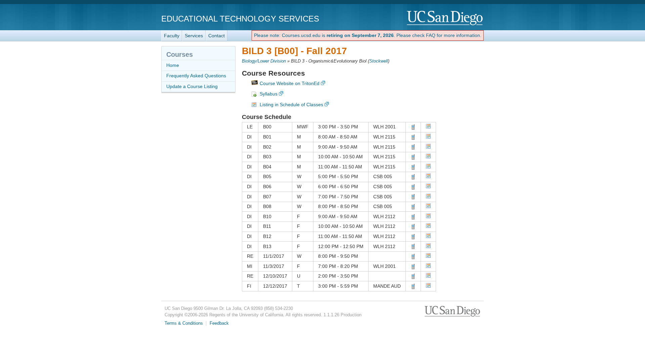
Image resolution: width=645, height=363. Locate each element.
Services (194, 35)
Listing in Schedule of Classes (291, 104)
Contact (216, 35)
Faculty (171, 35)
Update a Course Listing (192, 86)
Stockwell (378, 61)
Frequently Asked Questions (196, 75)
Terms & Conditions (184, 323)
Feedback (219, 323)
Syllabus (268, 93)
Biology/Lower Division (264, 61)
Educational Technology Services (240, 18)
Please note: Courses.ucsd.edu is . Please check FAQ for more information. (367, 35)
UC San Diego (445, 18)
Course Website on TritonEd (289, 83)
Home (172, 65)
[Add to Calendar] (428, 127)
